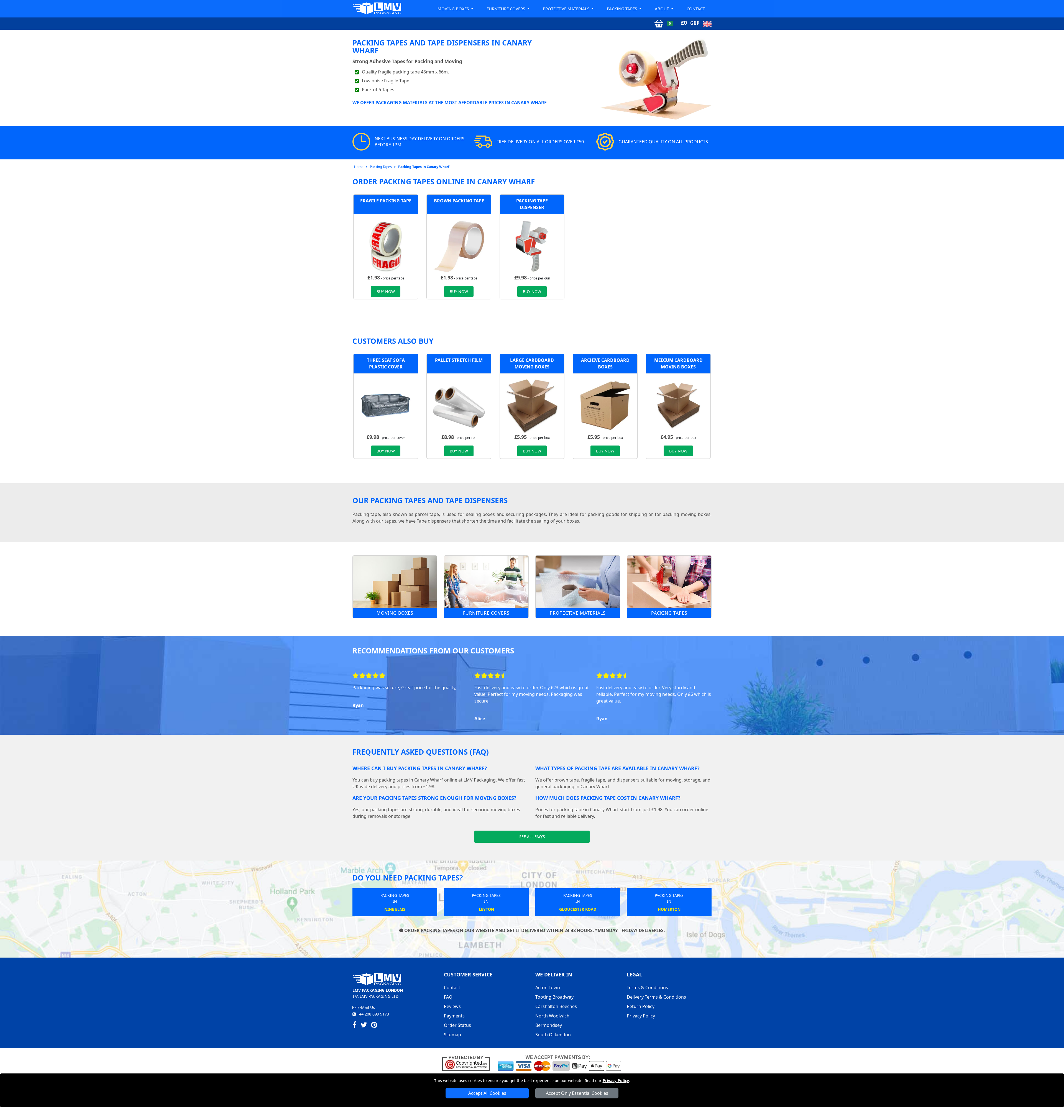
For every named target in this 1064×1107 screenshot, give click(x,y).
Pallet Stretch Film (459, 360)
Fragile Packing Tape (385, 201)
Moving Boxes (395, 613)
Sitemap (452, 1035)
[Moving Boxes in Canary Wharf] (395, 582)
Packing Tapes (381, 166)
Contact (696, 8)
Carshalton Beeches (556, 1006)
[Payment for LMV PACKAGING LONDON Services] (560, 1063)
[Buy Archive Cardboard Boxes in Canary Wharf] (605, 405)
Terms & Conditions (647, 987)
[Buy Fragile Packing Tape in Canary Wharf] (385, 246)
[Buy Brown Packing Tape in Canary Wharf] (459, 246)
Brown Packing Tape (459, 201)
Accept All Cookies (487, 1093)
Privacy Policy (616, 1080)
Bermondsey (548, 1025)
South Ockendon (553, 1035)
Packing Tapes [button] (622, 8)
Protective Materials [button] (566, 8)
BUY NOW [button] (386, 291)
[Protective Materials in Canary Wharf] (578, 582)
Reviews (452, 1006)
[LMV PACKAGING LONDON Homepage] (376, 8)
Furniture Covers (486, 613)
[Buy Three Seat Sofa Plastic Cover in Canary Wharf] (385, 405)
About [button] (662, 8)
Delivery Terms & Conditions (656, 997)
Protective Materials (578, 613)
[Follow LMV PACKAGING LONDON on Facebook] (354, 1026)
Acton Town (547, 987)
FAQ (448, 997)
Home (359, 166)
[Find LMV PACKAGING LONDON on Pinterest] (374, 1026)
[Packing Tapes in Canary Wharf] (669, 582)
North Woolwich (552, 1016)
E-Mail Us (365, 1007)
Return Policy (640, 1006)
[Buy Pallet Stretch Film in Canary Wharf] (459, 405)
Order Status (457, 1025)
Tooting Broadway (554, 997)
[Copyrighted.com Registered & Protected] (468, 1063)
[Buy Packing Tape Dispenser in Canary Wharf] (532, 246)
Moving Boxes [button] (454, 8)
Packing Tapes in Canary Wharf (423, 166)
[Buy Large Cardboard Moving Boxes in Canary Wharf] (532, 405)
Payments (454, 1016)
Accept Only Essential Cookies (577, 1093)
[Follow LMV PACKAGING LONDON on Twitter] (363, 1026)
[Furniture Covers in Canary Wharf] (486, 582)
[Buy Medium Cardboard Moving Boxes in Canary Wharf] (678, 405)
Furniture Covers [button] (506, 8)
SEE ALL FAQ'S (532, 836)
